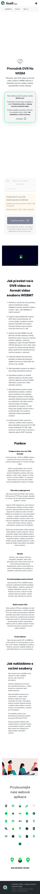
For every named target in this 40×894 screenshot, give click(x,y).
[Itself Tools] (20, 862)
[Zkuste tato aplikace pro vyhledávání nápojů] (20, 255)
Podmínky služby (19, 104)
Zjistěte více (20, 98)
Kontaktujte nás (22, 891)
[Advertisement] (20, 33)
